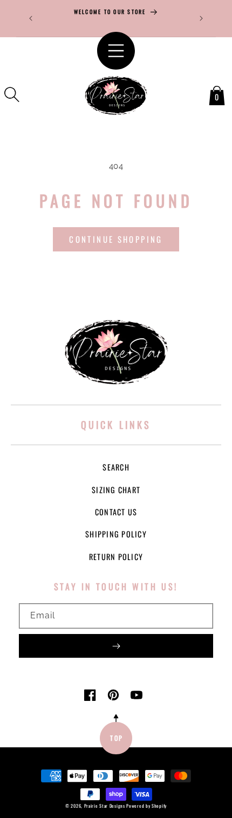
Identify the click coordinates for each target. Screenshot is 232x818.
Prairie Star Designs (104, 805)
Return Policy (116, 556)
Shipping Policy (116, 534)
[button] (12, 94)
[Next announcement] (201, 18)
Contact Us (116, 511)
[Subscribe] (116, 646)
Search (116, 467)
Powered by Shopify (146, 805)
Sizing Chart (116, 489)
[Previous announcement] (31, 18)
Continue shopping (115, 239)
